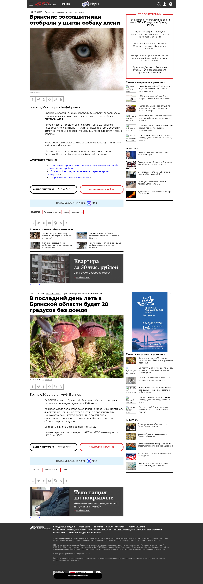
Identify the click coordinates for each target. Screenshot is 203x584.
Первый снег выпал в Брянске (70, 177)
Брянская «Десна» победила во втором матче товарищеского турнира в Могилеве (150, 70)
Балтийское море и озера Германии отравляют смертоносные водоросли (155, 445)
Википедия (35, 92)
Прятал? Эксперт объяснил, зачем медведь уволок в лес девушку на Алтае (154, 399)
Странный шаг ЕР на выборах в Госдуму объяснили (152, 435)
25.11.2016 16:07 (36, 12)
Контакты (98, 527)
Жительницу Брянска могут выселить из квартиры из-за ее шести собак (56, 235)
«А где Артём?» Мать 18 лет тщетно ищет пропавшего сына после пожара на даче (155, 88)
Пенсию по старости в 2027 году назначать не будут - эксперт (153, 464)
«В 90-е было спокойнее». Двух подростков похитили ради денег (154, 97)
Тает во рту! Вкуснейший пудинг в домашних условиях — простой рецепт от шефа (154, 108)
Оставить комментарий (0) (101, 189)
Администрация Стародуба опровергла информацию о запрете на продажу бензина (150, 34)
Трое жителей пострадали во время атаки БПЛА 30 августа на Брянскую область (150, 22)
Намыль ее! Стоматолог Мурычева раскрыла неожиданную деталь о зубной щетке (155, 389)
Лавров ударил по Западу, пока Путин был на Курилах (152, 425)
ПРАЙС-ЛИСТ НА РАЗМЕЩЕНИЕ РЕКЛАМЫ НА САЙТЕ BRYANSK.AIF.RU (82, 530)
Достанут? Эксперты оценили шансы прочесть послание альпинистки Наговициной (156, 370)
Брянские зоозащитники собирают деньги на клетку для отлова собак (57, 245)
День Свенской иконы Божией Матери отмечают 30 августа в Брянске (150, 46)
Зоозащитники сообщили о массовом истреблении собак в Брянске (104, 235)
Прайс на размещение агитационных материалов (138, 530)
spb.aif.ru (48, 380)
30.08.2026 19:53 (37, 293)
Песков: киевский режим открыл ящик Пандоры (153, 153)
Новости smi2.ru (39, 284)
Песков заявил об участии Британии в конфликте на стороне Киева (155, 163)
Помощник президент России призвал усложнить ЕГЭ (152, 183)
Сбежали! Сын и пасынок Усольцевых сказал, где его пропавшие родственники (156, 127)
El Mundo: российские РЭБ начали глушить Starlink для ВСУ (154, 173)
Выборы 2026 (59, 533)
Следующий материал (78, 576)
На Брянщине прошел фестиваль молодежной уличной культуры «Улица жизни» (149, 58)
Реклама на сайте (137, 527)
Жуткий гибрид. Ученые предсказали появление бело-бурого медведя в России (156, 118)
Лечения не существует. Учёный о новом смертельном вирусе (154, 379)
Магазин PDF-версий (115, 527)
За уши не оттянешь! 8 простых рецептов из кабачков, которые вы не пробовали (156, 360)
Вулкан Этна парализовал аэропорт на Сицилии (154, 193)
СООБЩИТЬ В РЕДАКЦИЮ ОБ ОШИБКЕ (85, 533)
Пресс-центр (84, 527)
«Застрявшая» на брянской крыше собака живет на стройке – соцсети (105, 245)
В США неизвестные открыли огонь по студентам (154, 455)
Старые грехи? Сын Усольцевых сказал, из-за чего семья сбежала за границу (155, 409)
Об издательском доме (64, 527)
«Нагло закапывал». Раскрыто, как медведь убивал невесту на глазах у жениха (155, 137)
